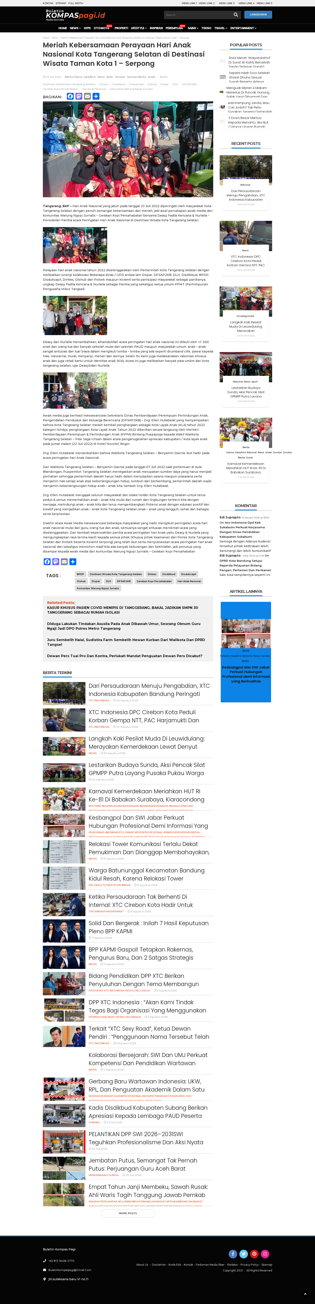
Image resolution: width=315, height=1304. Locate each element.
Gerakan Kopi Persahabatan (60, 88)
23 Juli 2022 (53, 76)
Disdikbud (118, 84)
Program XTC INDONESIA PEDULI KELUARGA (119, 990)
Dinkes (103, 84)
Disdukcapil (136, 84)
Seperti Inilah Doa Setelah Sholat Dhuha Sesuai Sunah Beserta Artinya (249, 77)
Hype (87, 28)
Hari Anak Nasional (94, 88)
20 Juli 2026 (99, 1148)
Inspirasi (156, 28)
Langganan (258, 14)
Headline (90, 76)
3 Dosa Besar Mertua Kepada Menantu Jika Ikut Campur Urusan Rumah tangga (248, 124)
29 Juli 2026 (114, 1122)
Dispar (164, 84)
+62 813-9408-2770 (61, 1260)
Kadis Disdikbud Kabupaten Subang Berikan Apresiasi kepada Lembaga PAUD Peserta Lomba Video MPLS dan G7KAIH (148, 1116)
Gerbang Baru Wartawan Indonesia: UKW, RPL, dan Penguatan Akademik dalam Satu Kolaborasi (147, 1089)
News (74, 28)
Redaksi (232, 1264)
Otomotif (101, 28)
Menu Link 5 (264, 3)
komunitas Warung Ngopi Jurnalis (131, 88)
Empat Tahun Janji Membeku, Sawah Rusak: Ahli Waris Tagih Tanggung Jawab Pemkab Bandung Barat (148, 1195)
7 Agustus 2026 (102, 937)
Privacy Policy (249, 1264)
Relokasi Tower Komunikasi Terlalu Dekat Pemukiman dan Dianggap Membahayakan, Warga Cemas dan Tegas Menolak (149, 852)
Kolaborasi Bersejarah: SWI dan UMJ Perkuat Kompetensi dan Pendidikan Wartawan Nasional (148, 1063)
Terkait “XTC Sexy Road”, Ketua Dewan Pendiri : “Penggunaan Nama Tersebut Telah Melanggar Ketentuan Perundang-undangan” (149, 1041)
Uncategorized (245, 316)
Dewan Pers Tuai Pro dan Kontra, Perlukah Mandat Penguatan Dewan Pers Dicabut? (124, 656)
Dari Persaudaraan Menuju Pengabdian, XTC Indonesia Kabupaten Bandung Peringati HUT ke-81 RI (149, 694)
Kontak (48, 3)
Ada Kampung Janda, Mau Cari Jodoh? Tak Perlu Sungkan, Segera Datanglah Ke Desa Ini (250, 109)
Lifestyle (138, 28)
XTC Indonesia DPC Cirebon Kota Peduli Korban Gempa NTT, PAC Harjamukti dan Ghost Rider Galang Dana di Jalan (144, 720)
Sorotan (120, 76)
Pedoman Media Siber (210, 1264)
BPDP (164, 76)
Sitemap (61, 3)
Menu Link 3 (226, 3)
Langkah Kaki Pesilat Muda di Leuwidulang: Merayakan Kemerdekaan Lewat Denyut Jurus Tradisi (147, 747)
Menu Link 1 (189, 3)
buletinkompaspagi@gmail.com (69, 1270)
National (245, 185)
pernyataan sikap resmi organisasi (115, 1016)
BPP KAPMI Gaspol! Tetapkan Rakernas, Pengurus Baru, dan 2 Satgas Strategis (141, 954)
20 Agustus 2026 (127, 700)
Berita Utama (73, 76)
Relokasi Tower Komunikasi (109, 885)
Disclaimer (159, 1264)
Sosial (151, 76)
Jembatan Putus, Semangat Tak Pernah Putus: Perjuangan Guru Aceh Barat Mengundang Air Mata (143, 1169)
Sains (192, 28)
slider (109, 76)
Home (62, 28)
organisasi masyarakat (106, 911)
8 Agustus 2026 (114, 858)
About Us (142, 1264)
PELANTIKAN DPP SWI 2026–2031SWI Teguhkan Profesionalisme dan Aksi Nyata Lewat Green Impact (146, 1142)
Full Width (75, 3)
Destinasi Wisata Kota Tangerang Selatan (69, 84)
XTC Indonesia (99, 700)
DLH (175, 84)
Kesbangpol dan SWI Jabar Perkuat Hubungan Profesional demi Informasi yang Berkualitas (148, 826)
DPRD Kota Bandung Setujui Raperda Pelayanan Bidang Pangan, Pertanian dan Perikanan (245, 565)
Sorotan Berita (136, 76)
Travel (219, 28)
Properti (121, 28)
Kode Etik (175, 1264)
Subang (94, 1122)
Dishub (152, 84)
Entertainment (242, 28)
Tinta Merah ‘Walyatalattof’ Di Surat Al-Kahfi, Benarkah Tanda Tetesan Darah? (250, 62)
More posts (128, 1213)
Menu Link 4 (247, 3)
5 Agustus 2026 (167, 990)
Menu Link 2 (207, 3)
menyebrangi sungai (104, 1175)
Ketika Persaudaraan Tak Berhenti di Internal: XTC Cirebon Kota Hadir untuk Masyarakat (141, 905)
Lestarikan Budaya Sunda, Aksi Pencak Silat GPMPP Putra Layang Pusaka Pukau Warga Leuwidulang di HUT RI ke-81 (147, 773)
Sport (255, 381)
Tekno (206, 28)
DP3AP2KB (189, 84)
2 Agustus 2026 (114, 1069)
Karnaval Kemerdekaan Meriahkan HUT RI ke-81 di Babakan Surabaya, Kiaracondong (146, 795)
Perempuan (174, 28)
